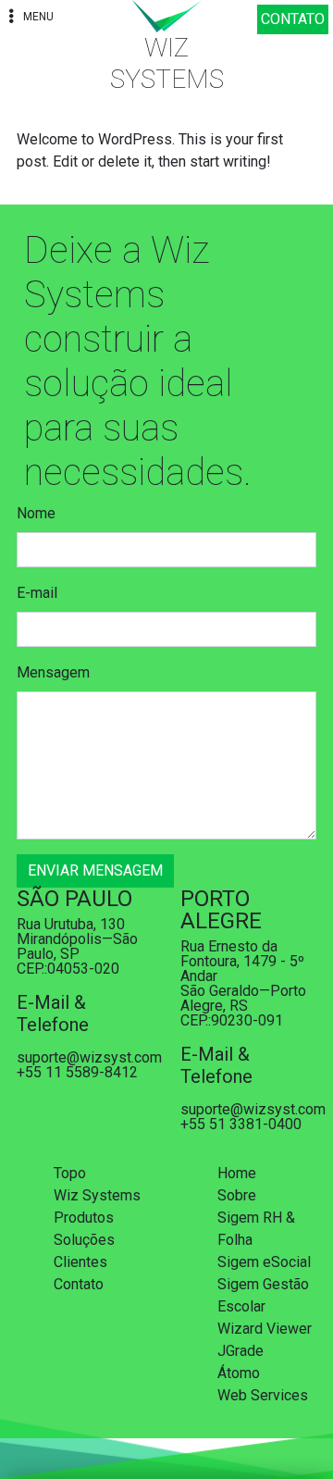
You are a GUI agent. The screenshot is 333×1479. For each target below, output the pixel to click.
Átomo (238, 1373)
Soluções (84, 1240)
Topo (70, 1173)
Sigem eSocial (264, 1262)
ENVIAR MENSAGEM (95, 870)
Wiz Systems (97, 1195)
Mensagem (53, 672)
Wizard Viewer (264, 1328)
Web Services (262, 1395)
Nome (36, 513)
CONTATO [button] (293, 19)
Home (236, 1173)
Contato (79, 1284)
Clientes (80, 1262)
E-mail (37, 593)
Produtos (84, 1217)
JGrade (240, 1351)
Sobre (236, 1195)
